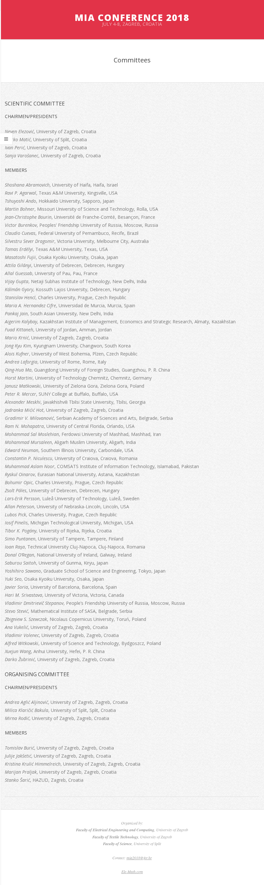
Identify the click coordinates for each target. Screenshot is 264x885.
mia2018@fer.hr (139, 857)
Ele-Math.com (132, 871)
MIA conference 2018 (132, 17)
